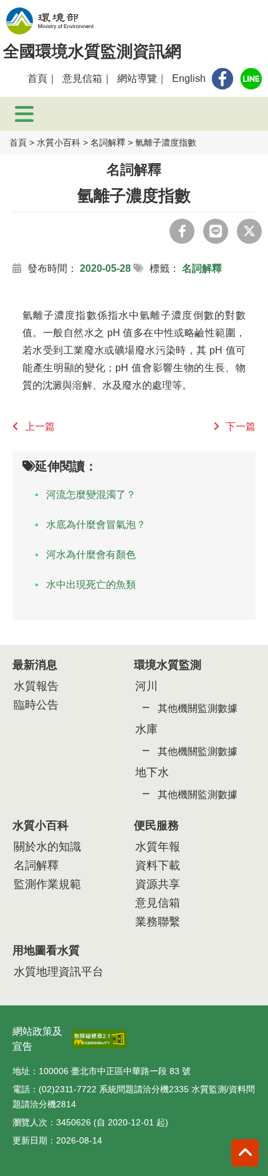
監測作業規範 (47, 884)
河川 (146, 686)
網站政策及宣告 (37, 1039)
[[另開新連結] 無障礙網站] (99, 1035)
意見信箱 (82, 78)
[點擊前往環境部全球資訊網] (49, 20)
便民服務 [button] (156, 825)
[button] (245, 1153)
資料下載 (157, 865)
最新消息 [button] (34, 665)
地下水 (152, 772)
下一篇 (241, 426)
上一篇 (40, 426)
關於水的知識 (47, 846)
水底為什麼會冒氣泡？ (96, 524)
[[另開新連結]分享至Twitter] (249, 231)
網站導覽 (137, 78)
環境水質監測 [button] (167, 665)
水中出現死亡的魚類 (91, 584)
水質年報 (157, 846)
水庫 (146, 729)
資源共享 (157, 884)
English (189, 78)
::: (16, 78)
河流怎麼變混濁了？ (91, 494)
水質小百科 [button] (40, 825)
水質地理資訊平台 (58, 971)
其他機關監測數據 (197, 708)
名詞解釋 (107, 142)
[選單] (24, 114)
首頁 (37, 78)
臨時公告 (36, 705)
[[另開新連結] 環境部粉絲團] (222, 79)
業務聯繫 (157, 921)
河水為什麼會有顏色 (91, 554)
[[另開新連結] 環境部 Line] (251, 79)
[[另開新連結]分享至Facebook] (182, 231)
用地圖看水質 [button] (46, 950)
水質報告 (36, 686)
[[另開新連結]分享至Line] (215, 231)
